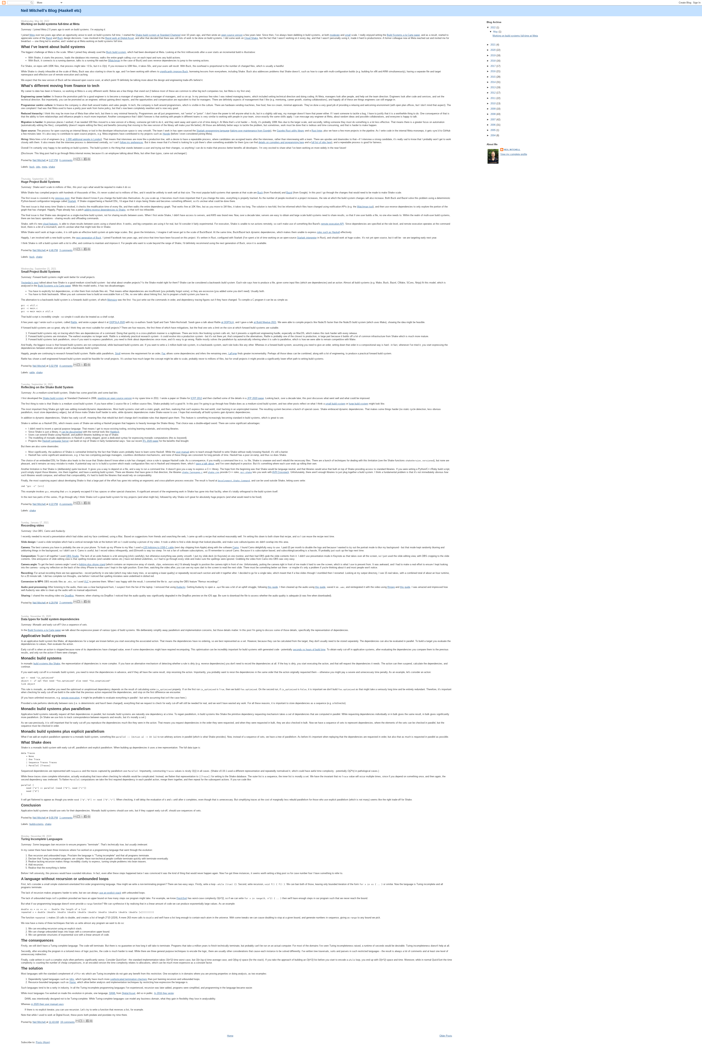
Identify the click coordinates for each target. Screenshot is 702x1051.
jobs (38, 166)
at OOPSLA (227, 322)
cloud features (50, 223)
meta (44, 166)
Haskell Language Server (55, 441)
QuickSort (181, 898)
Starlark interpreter (307, 237)
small (348, 35)
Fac (164, 353)
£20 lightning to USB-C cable (158, 547)
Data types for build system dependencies (50, 619)
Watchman (114, 60)
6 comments (66, 160)
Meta (32, 35)
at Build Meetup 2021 (265, 322)
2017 (493, 66)
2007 (493, 119)
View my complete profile (513, 154)
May (496, 31)
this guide (273, 587)
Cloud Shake (251, 38)
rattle (32, 372)
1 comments (66, 817)
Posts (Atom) (43, 1042)
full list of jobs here (321, 142)
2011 (493, 98)
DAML (112, 993)
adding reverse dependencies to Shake (104, 209)
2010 (493, 103)
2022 (493, 27)
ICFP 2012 (196, 398)
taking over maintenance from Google (251, 130)
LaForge (232, 353)
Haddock (114, 431)
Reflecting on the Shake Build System (47, 387)
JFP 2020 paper (255, 398)
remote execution (70, 697)
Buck (60, 38)
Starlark (72, 201)
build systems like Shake (46, 663)
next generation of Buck (88, 237)
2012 (493, 92)
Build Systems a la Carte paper (403, 35)
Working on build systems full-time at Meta (50, 24)
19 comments (67, 1022)
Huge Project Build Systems (40, 181)
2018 (493, 60)
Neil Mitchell (39, 160)
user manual (182, 452)
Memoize (112, 299)
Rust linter (317, 130)
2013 (493, 87)
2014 (493, 82)
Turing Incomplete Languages (42, 839)
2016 (493, 71)
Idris (71, 979)
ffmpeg (391, 587)
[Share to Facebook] (85, 159)
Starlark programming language (213, 130)
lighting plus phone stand (92, 564)
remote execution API (332, 223)
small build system (335, 403)
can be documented (71, 431)
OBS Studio (72, 556)
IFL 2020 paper (150, 441)
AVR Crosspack (280, 472)
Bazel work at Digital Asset (119, 38)
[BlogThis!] (78, 159)
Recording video (32, 525)
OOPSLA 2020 (117, 322)
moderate (335, 35)
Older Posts (445, 1035)
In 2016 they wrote (164, 993)
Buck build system (116, 52)
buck (32, 166)
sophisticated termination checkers (128, 979)
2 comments (66, 602)
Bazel (49, 38)
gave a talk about (205, 463)
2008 (493, 114)
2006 (493, 124)
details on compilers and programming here (281, 142)
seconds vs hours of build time (309, 649)
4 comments (66, 366)
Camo (236, 547)
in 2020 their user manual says (47, 1004)
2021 (493, 44)
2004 (493, 135)
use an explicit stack (110, 892)
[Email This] (75, 159)
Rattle (74, 322)
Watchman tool (365, 206)
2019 (493, 55)
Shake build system (53, 398)
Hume (72, 982)
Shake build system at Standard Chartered (157, 35)
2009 (493, 108)
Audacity (180, 587)
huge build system (358, 403)
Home (230, 1035)
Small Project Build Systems (40, 271)
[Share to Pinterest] (89, 159)
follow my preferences (131, 142)
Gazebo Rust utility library (290, 130)
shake (52, 166)
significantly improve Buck (174, 71)
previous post (62, 198)
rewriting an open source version (115, 398)
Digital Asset (128, 993)
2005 (493, 130)
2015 (493, 76)
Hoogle (166, 133)
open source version (232, 35)
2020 (493, 50)
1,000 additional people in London (83, 139)
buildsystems (36, 824)
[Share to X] (82, 159)
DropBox (69, 595)
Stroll (117, 353)
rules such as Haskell (328, 232)
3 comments (66, 250)
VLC (86, 581)
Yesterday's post (30, 282)
